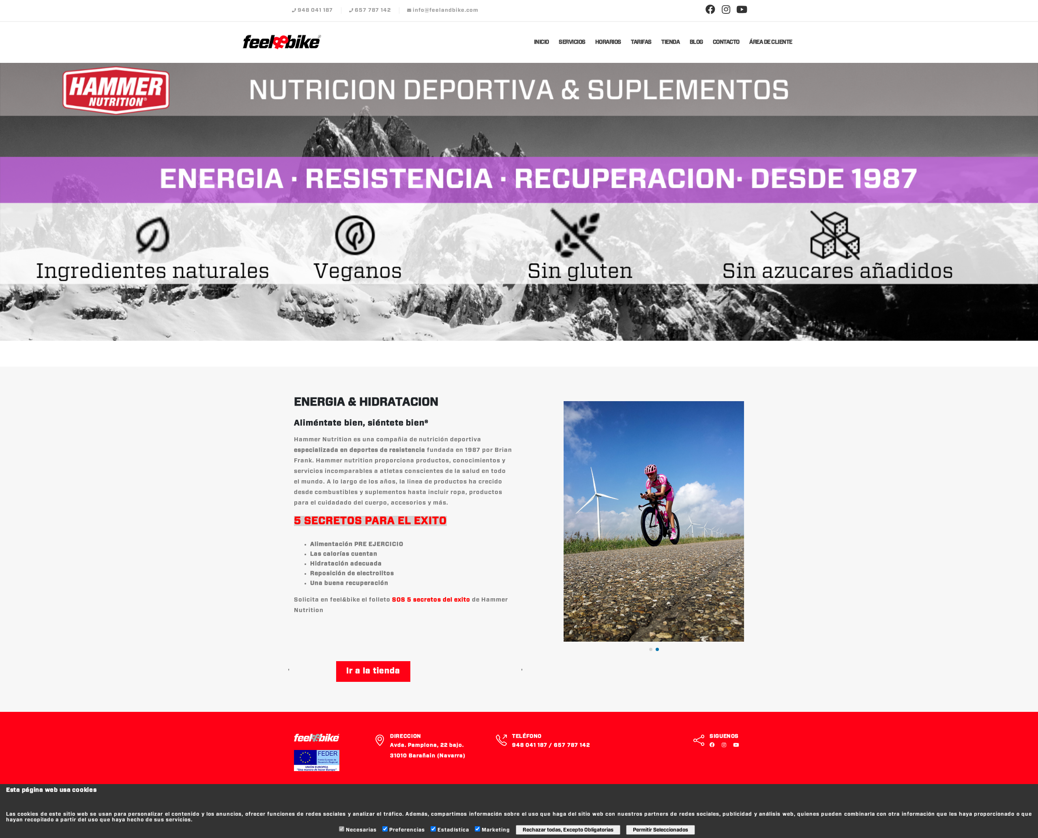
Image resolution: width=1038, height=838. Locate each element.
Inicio (541, 42)
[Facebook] (710, 10)
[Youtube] (742, 10)
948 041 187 (315, 10)
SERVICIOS (572, 42)
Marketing (496, 829)
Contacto (726, 42)
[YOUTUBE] (737, 745)
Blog (696, 42)
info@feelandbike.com (445, 10)
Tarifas (641, 42)
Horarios (608, 42)
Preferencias (407, 829)
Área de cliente (770, 42)
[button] (651, 649)
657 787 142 (373, 10)
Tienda (670, 42)
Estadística (453, 829)
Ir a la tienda (373, 671)
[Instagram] (726, 10)
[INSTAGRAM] (726, 745)
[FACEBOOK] (714, 745)
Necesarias (361, 829)
